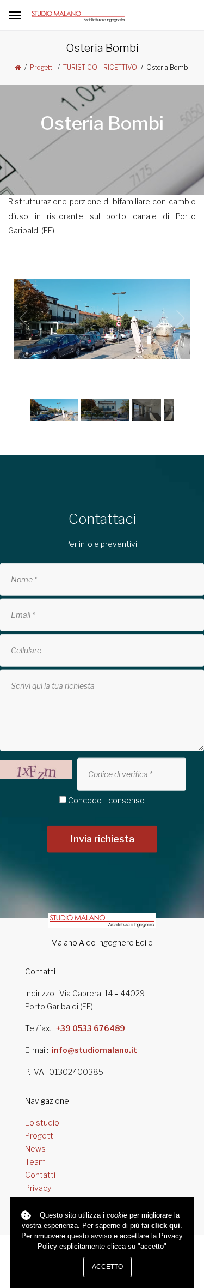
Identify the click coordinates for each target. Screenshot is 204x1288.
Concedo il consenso (106, 800)
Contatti (40, 1174)
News (35, 1148)
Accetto (107, 1267)
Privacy (38, 1188)
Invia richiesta (102, 839)
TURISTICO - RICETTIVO (100, 67)
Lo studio (42, 1122)
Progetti (42, 67)
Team (35, 1161)
